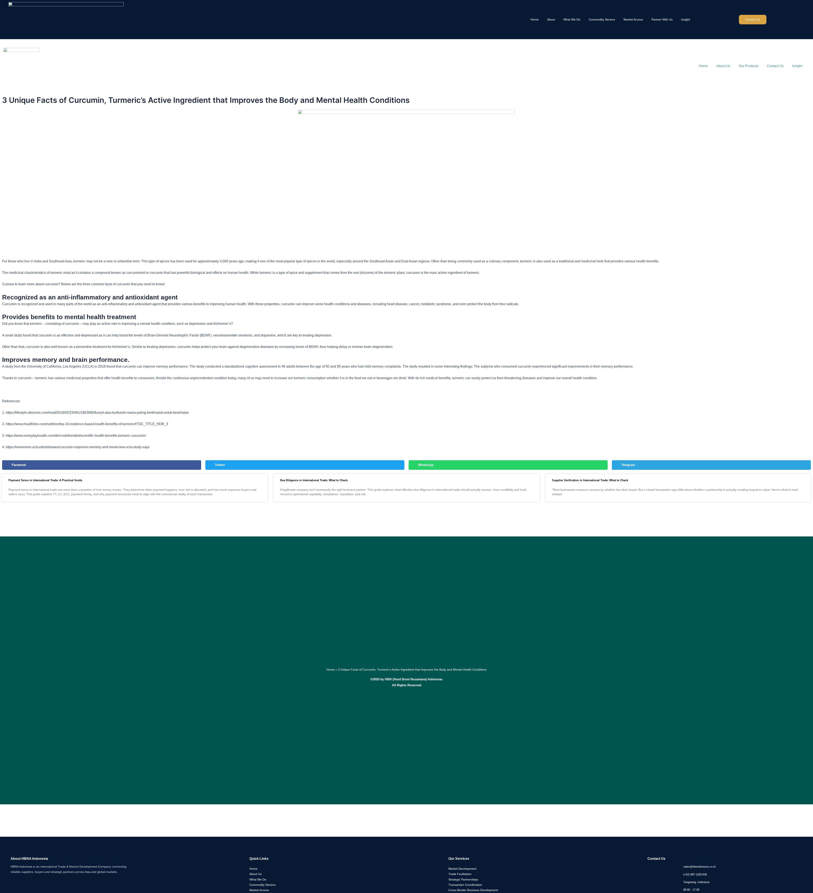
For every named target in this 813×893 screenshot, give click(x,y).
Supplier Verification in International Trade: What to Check (590, 480)
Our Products (748, 66)
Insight (685, 19)
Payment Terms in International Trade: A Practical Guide (45, 480)
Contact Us (775, 66)
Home (535, 19)
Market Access (633, 19)
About (551, 19)
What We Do (571, 19)
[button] (101, 465)
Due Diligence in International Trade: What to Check (314, 480)
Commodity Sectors (602, 19)
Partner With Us (662, 19)
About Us (723, 66)
